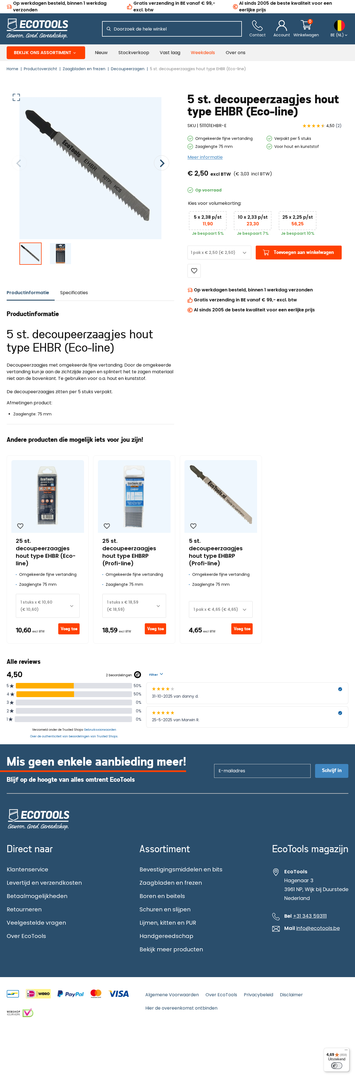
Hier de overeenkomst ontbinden (181, 1008)
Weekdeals (203, 52)
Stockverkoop (133, 52)
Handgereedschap (166, 936)
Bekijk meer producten (171, 949)
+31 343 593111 (310, 916)
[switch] (336, 1065)
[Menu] (346, 1051)
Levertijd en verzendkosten (44, 883)
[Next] (161, 163)
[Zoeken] (108, 29)
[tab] (31, 293)
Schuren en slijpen (165, 909)
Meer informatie (205, 157)
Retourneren (24, 909)
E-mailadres (229, 763)
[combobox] (219, 252)
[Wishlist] (194, 270)
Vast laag (170, 52)
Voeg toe (69, 629)
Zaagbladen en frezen (171, 883)
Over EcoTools (26, 936)
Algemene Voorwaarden (172, 995)
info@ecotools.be (318, 928)
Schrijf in (332, 770)
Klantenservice (27, 869)
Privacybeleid (258, 995)
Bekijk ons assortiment (42, 52)
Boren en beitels (162, 896)
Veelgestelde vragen (36, 923)
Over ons (235, 52)
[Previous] (19, 163)
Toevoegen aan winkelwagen (304, 252)
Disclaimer (291, 995)
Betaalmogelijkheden (37, 896)
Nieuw (101, 52)
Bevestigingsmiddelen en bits (181, 869)
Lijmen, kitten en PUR (168, 923)
